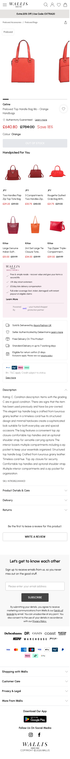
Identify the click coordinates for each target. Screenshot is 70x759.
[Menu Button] (5, 5)
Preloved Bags (31, 22)
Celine (6, 104)
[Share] (66, 22)
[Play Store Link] (35, 719)
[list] (35, 63)
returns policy (46, 355)
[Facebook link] (39, 735)
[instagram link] (31, 735)
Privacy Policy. (39, 621)
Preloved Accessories (12, 22)
